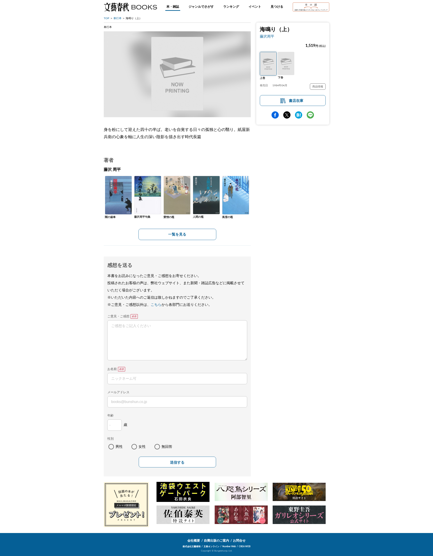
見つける (277, 6)
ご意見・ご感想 (118, 316)
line (310, 115)
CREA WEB (245, 546)
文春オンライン (211, 546)
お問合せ (239, 540)
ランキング (231, 6)
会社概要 (193, 540)
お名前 (112, 369)
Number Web (229, 546)
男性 (119, 446)
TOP (106, 18)
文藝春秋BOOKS (130, 7)
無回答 (166, 446)
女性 (142, 446)
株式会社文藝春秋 (192, 546)
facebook (275, 115)
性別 (110, 438)
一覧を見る (177, 234)
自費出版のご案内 (216, 540)
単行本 (117, 18)
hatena (298, 115)
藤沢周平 (267, 36)
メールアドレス (118, 392)
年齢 (110, 415)
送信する (177, 462)
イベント (255, 6)
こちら (156, 305)
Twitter (286, 115)
